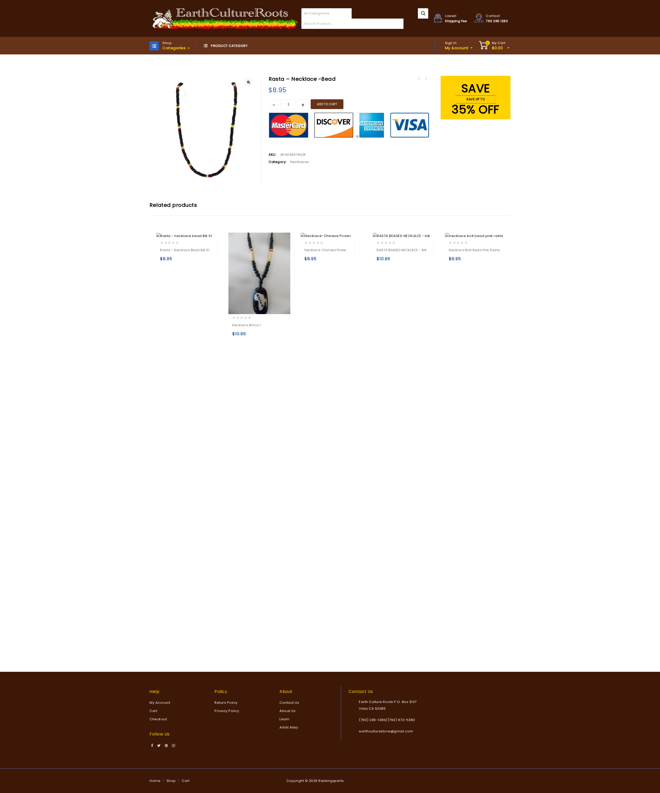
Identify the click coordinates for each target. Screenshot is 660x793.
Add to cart (327, 104)
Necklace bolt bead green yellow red (426, 78)
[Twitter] (159, 745)
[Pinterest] (166, 745)
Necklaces (299, 161)
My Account (160, 702)
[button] (248, 82)
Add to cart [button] (165, 261)
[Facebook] (152, 745)
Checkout (158, 719)
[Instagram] (173, 745)
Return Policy (226, 702)
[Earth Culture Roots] (225, 18)
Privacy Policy (226, 710)
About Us (287, 710)
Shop (171, 780)
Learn (284, 719)
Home (155, 780)
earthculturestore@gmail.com (386, 731)
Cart (153, 710)
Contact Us (289, 702)
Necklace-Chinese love (419, 78)
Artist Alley (288, 727)
